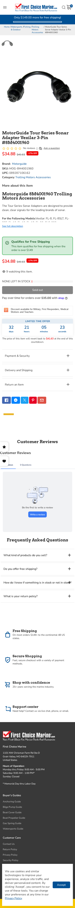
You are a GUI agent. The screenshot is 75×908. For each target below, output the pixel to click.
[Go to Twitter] (24, 400)
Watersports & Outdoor (16, 28)
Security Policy (10, 860)
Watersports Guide (13, 828)
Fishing (27, 26)
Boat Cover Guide (12, 812)
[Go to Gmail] (42, 400)
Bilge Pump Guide (12, 807)
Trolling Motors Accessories (37, 29)
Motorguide (19, 164)
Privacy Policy (10, 854)
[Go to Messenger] (16, 400)
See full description (12, 226)
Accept (61, 885)
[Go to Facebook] (6, 400)
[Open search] (64, 7)
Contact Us (9, 844)
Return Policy (10, 849)
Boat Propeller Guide (14, 818)
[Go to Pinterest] (33, 400)
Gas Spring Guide (12, 823)
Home (7, 26)
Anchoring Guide (12, 801)
